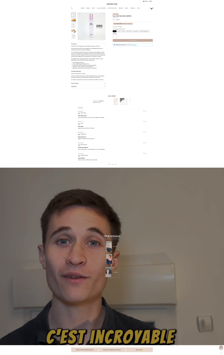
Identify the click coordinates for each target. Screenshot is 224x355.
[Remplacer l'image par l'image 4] (73, 31)
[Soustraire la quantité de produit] (114, 36)
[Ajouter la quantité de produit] (117, 36)
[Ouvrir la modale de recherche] (72, 8)
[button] (116, 26)
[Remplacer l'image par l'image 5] (73, 36)
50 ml (119, 31)
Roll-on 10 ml (129, 31)
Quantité (115, 33)
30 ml (115, 31)
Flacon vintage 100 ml (145, 31)
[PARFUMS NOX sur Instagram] (145, 1)
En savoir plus (134, 44)
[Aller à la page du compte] (150, 8)
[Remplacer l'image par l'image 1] (73, 14)
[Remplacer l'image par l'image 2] (73, 20)
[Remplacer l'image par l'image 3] (73, 25)
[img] (81, 111)
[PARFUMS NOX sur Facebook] (143, 1)
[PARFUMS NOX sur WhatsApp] (148, 1)
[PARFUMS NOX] (112, 4)
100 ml (123, 31)
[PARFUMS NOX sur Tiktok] (146, 1)
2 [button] (110, 164)
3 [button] (112, 164)
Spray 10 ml (136, 31)
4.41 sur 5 (101, 101)
